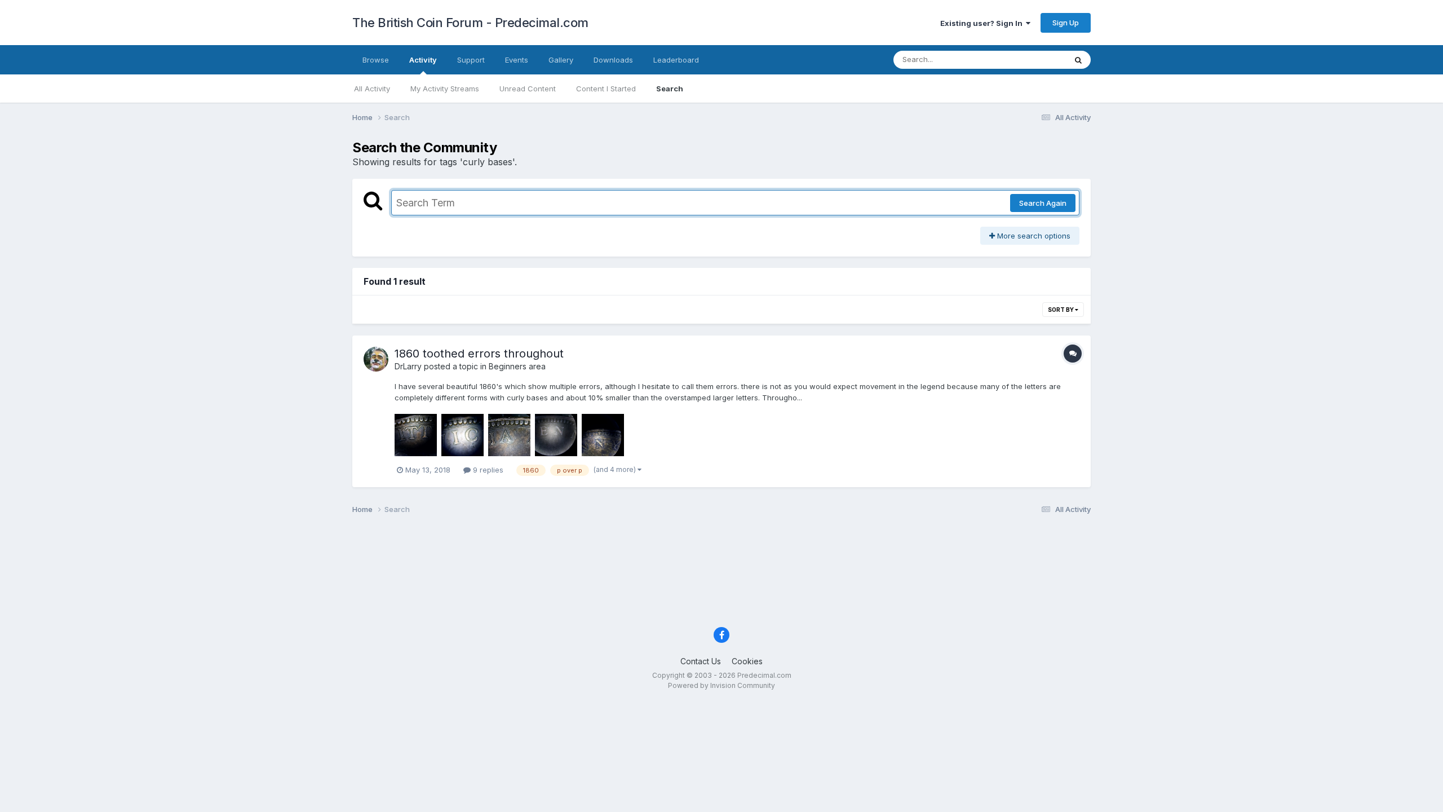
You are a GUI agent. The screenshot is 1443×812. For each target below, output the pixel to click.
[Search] (1078, 60)
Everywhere (1031, 59)
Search (669, 88)
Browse (375, 59)
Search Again (1042, 203)
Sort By (1061, 309)
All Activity (372, 88)
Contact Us (700, 661)
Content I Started (606, 88)
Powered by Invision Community (721, 685)
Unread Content (527, 88)
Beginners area (517, 366)
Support (471, 59)
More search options (1032, 235)
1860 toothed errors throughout (479, 353)
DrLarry (408, 366)
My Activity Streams (444, 88)
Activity (423, 59)
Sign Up (1065, 22)
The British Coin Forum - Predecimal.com (470, 22)
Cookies (747, 661)
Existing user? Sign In (983, 23)
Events (516, 59)
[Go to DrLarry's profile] (376, 359)
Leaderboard (676, 59)
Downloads (613, 59)
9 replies (487, 469)
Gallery (560, 59)
